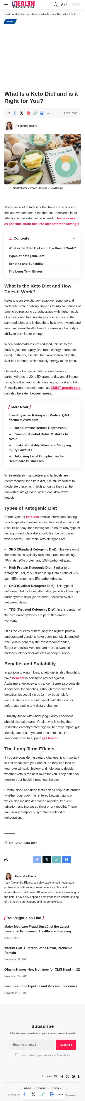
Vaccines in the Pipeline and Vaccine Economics (40, 986)
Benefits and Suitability (26, 263)
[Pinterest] (73, 1076)
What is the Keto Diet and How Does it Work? (42, 248)
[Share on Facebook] (15, 113)
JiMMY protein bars (65, 387)
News (10, 21)
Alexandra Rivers (26, 125)
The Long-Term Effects (26, 271)
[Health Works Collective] (23, 4)
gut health (50, 738)
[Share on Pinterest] (28, 113)
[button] (8, 4)
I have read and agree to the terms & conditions (45, 1055)
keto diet (32, 517)
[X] (67, 1076)
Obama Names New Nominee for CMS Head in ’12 (42, 969)
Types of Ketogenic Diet (26, 256)
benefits (18, 678)
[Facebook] (62, 1076)
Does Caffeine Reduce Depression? (41, 428)
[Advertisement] (42, 56)
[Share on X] (22, 113)
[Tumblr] (78, 1076)
